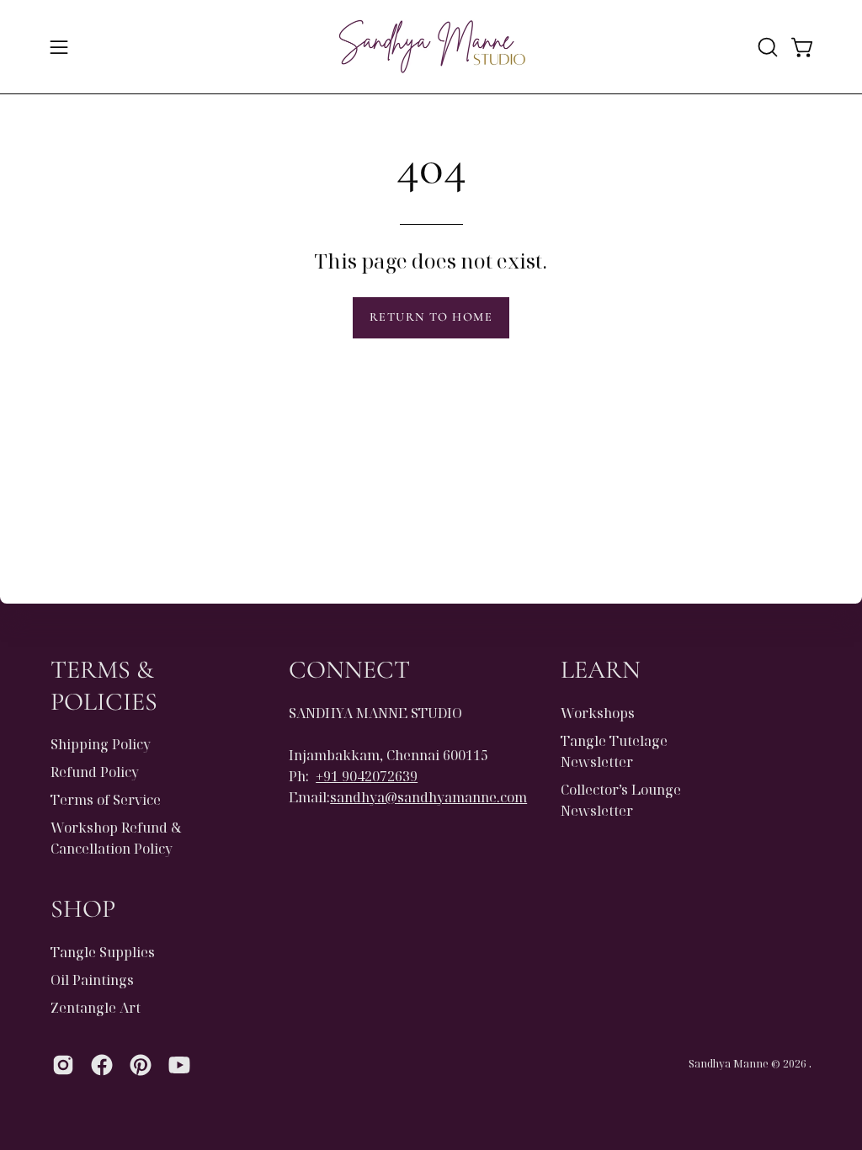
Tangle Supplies (103, 952)
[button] (766, 47)
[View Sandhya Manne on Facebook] (101, 1065)
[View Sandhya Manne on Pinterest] (140, 1065)
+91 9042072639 (367, 776)
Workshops (598, 713)
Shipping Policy (101, 744)
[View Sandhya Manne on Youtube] (179, 1065)
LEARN (601, 669)
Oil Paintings (92, 980)
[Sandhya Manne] (431, 47)
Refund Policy (95, 772)
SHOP (83, 908)
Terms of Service (106, 800)
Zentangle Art (96, 1007)
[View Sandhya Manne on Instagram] (63, 1065)
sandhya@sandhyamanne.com (428, 797)
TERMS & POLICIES (104, 685)
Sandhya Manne (729, 1064)
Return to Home (431, 317)
